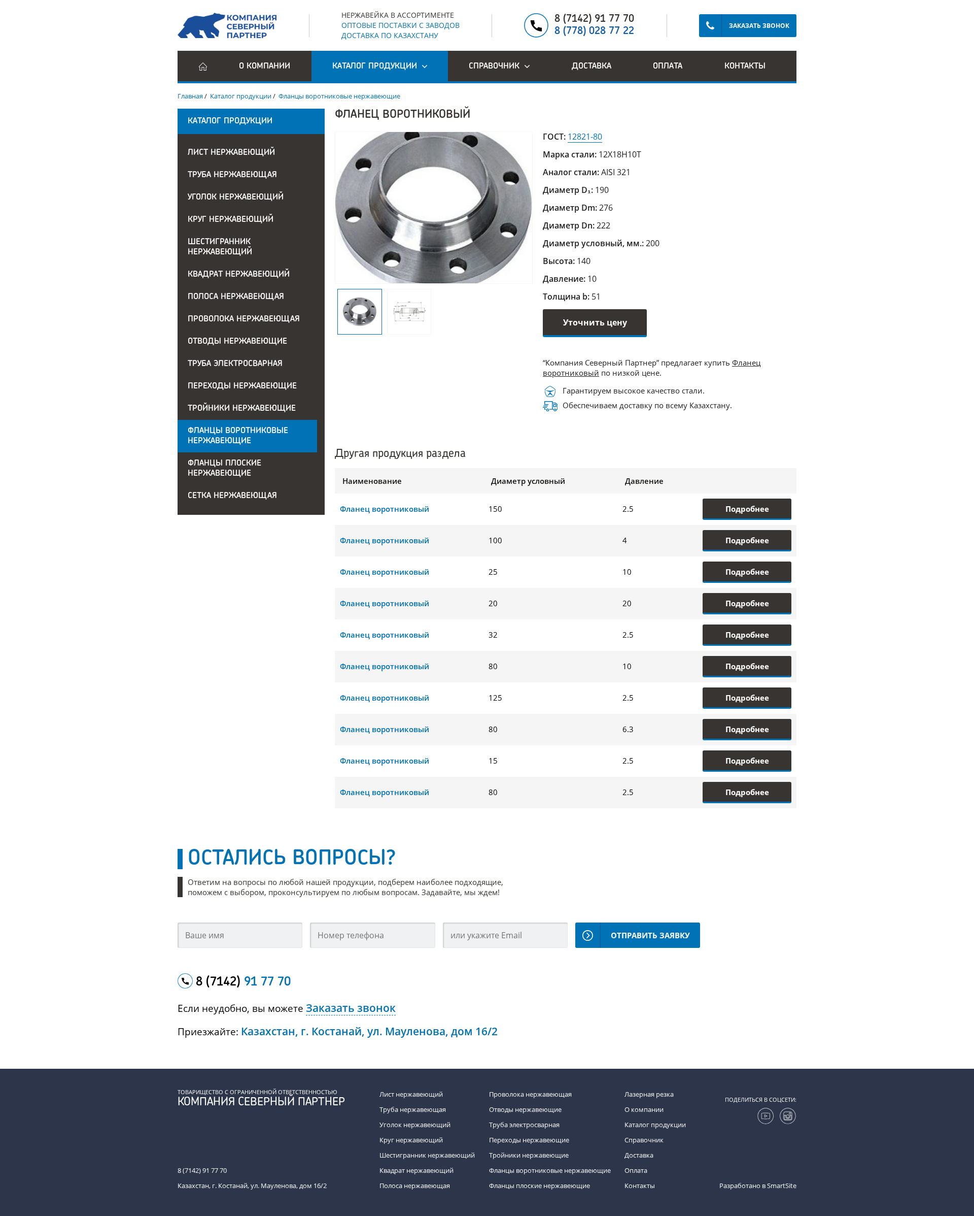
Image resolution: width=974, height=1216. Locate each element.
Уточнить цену (595, 322)
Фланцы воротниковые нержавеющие (238, 436)
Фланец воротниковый (384, 509)
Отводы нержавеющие (237, 342)
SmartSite (781, 1185)
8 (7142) (243, 982)
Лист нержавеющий (231, 153)
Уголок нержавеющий (236, 197)
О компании (264, 66)
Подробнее (747, 509)
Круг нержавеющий (230, 220)
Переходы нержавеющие (242, 386)
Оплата (667, 66)
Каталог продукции (655, 1124)
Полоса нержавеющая (236, 297)
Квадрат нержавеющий (239, 275)
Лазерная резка (649, 1094)
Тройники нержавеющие (242, 409)
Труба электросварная (235, 364)
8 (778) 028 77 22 (594, 31)
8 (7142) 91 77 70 (594, 19)
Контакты (745, 66)
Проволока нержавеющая (244, 319)
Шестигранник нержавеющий (220, 247)
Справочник (644, 1139)
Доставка (591, 66)
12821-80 (585, 136)
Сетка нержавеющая (232, 496)
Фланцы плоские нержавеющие (224, 468)
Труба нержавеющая (232, 175)
